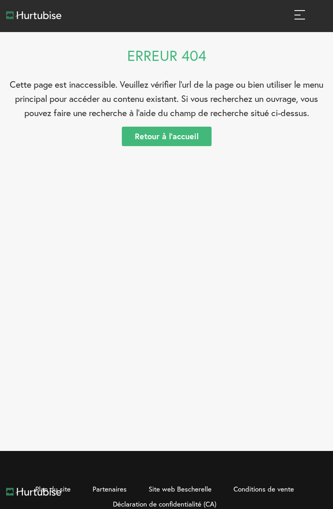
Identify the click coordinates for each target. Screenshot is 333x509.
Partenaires (110, 489)
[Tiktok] (320, 469)
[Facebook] (270, 469)
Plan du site (53, 489)
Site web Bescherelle (180, 489)
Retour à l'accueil (167, 136)
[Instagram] (287, 469)
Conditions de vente (264, 489)
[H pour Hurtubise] (303, 469)
